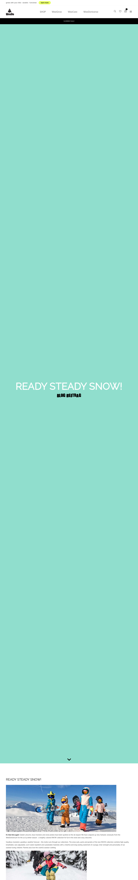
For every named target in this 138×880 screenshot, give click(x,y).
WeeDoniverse (90, 12)
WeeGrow (57, 12)
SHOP (43, 12)
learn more (45, 3)
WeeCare (72, 12)
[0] (125, 11)
